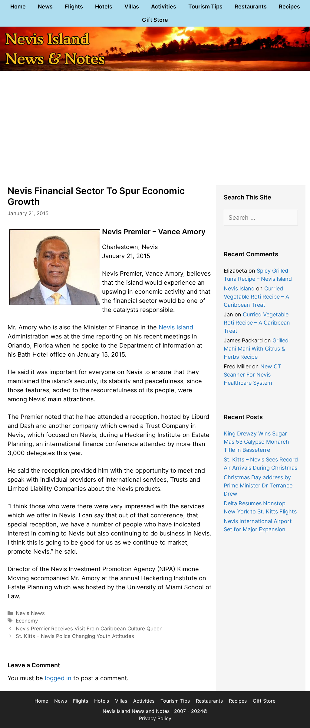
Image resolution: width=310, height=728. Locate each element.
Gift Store (155, 20)
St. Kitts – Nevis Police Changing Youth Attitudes (75, 636)
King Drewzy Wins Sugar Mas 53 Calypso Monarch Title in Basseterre (256, 441)
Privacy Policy (155, 718)
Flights (74, 6)
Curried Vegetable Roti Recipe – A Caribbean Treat (256, 296)
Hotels (103, 6)
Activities (163, 6)
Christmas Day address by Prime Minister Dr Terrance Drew (258, 485)
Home (18, 6)
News (45, 6)
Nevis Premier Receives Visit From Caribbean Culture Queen (89, 629)
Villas (131, 6)
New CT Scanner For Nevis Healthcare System (252, 374)
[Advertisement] (155, 132)
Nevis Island (176, 327)
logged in (58, 678)
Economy (27, 621)
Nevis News (30, 613)
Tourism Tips (205, 6)
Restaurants (251, 6)
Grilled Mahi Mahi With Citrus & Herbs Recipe (256, 348)
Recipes (289, 6)
